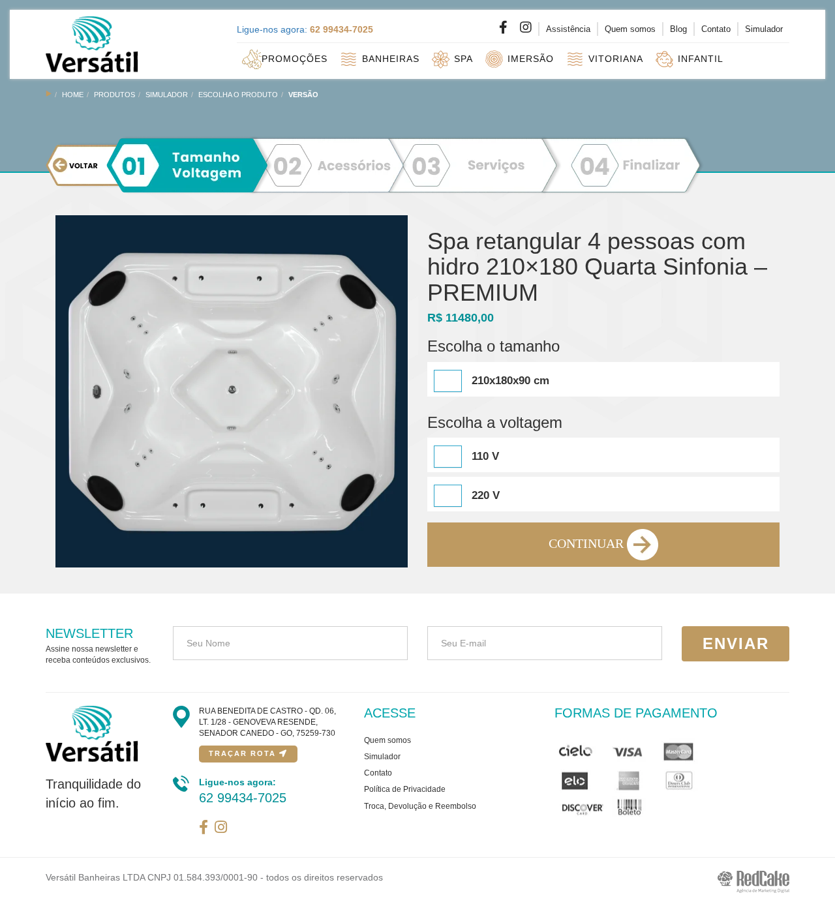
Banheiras (389, 58)
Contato (716, 29)
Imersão (529, 58)
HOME (73, 94)
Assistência (568, 29)
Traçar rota (244, 753)
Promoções (294, 58)
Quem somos (630, 29)
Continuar (588, 543)
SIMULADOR (166, 94)
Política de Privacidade (405, 789)
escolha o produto (238, 94)
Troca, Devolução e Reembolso (420, 806)
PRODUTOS (114, 94)
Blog (678, 29)
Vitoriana (614, 58)
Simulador (764, 29)
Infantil (699, 58)
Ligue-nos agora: (305, 29)
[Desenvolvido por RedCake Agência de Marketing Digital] (753, 881)
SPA (462, 58)
